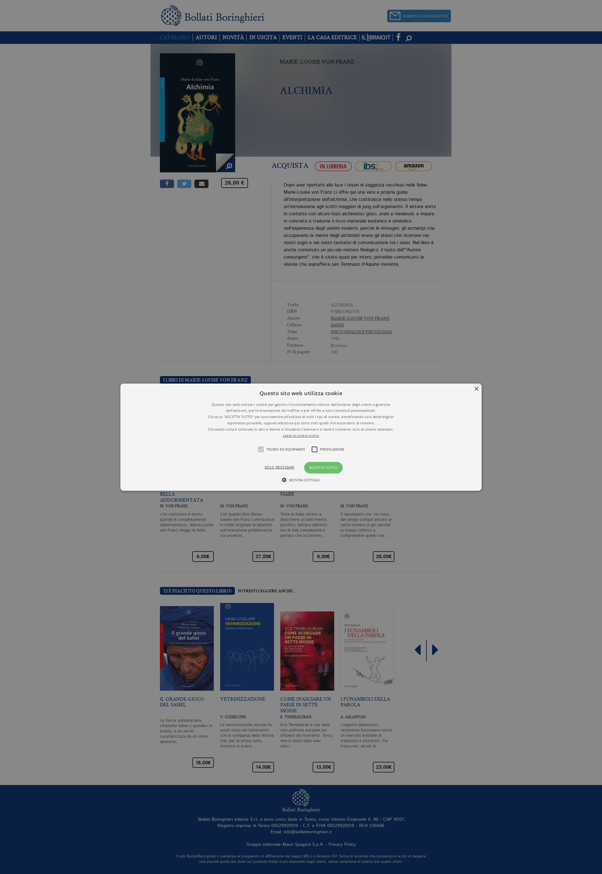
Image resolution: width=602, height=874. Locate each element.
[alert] (301, 437)
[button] (301, 436)
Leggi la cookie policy (301, 435)
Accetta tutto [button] (323, 467)
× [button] (476, 388)
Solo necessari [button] (279, 467)
